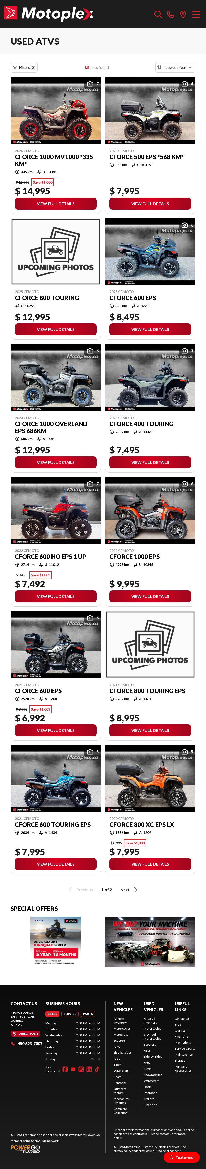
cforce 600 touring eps (53, 824)
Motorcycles (122, 1028)
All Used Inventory (150, 1020)
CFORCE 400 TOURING (141, 423)
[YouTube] (73, 1069)
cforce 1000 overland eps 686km (51, 427)
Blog (178, 1024)
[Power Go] (55, 1149)
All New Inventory (120, 1020)
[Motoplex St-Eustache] (49, 14)
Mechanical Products (121, 1101)
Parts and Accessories (183, 1069)
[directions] (183, 14)
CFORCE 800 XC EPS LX (141, 824)
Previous (84, 889)
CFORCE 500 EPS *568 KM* (146, 156)
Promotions (183, 1042)
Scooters (120, 1040)
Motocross (121, 1034)
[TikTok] (97, 1069)
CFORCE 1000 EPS (134, 556)
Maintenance (184, 1054)
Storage (180, 1060)
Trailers (149, 1099)
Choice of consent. (168, 1151)
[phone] (170, 14)
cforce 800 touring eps (147, 690)
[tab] (52, 1014)
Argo (117, 1058)
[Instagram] (81, 1069)
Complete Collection (120, 1111)
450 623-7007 (30, 1043)
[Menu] (196, 14)
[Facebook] (65, 1069)
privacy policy (122, 1151)
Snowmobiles (153, 1075)
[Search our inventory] (158, 14)
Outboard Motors (120, 1091)
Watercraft (121, 1071)
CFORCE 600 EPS (132, 297)
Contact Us (182, 1018)
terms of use (145, 1151)
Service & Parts (185, 1048)
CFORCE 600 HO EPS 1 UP (50, 556)
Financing (150, 1105)
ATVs (117, 1046)
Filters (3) (27, 67)
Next (125, 889)
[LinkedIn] (89, 1069)
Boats (117, 1077)
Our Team (181, 1030)
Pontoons (120, 1083)
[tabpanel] (72, 1041)
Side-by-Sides (123, 1052)
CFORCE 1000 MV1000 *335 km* (54, 160)
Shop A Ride (39, 1141)
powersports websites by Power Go (76, 1135)
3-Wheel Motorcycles (152, 1036)
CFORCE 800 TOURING (47, 297)
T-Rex (117, 1064)
